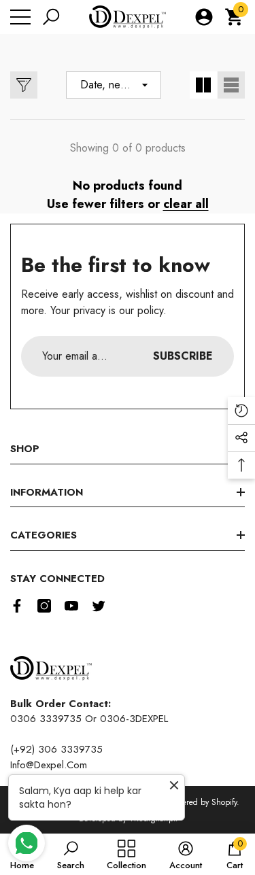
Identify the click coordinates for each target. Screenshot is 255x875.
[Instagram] (44, 606)
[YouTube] (71, 606)
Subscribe (183, 356)
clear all (186, 204)
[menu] (20, 17)
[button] (51, 17)
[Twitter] (98, 606)
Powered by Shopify (203, 802)
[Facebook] (17, 606)
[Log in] (204, 17)
